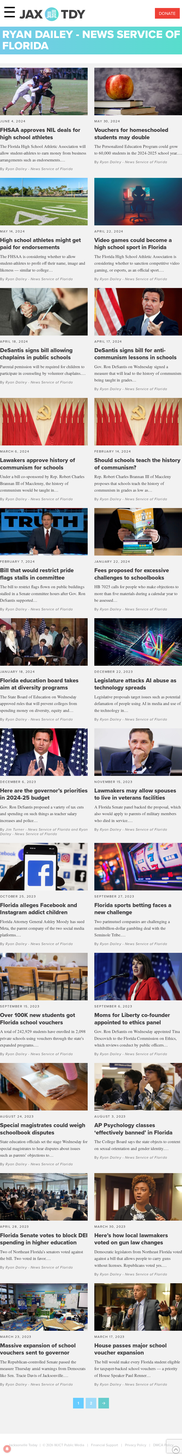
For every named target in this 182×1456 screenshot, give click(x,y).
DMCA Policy (163, 1445)
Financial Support (104, 1445)
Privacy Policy (135, 1445)
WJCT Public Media (69, 1445)
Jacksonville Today (23, 1445)
